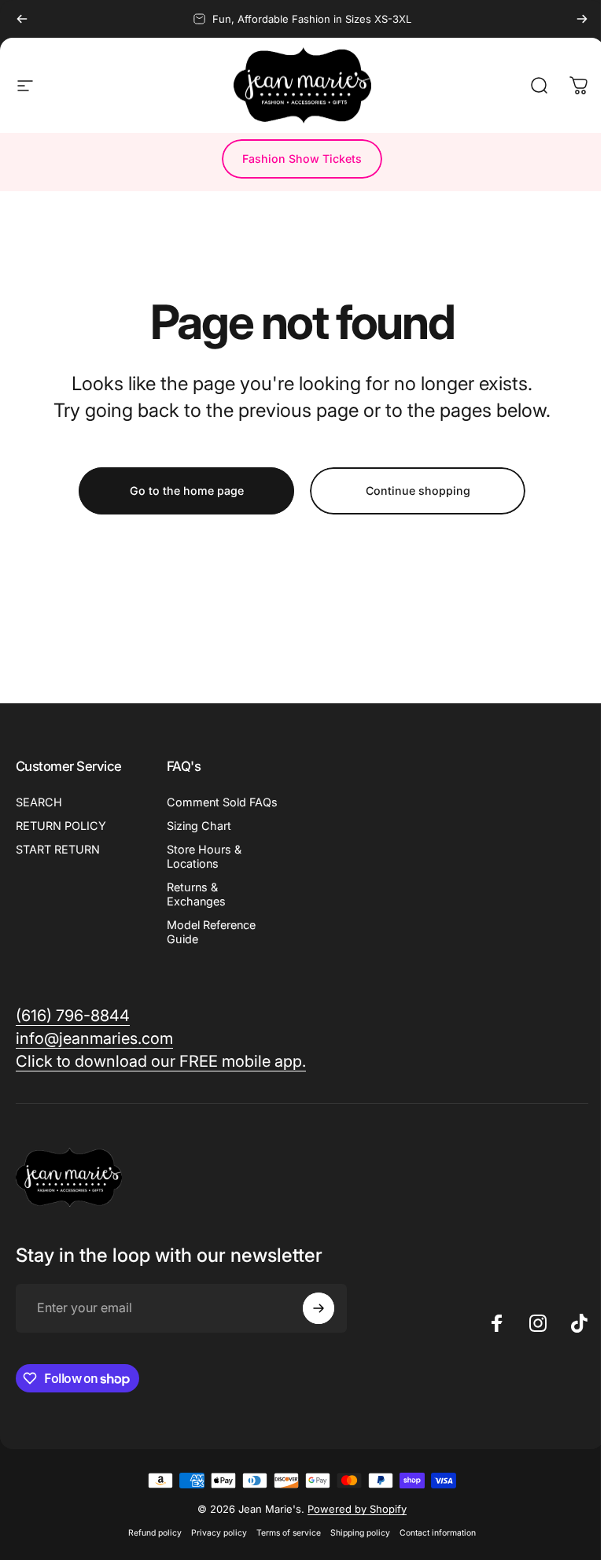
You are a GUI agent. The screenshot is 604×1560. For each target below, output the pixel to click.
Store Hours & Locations (204, 856)
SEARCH (39, 802)
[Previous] (22, 19)
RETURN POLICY (61, 825)
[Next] (582, 19)
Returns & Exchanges (196, 894)
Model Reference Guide (211, 932)
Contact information (438, 1533)
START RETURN (58, 849)
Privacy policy (219, 1533)
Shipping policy (360, 1533)
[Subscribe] (318, 1308)
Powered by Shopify (357, 1509)
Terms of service (288, 1533)
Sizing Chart (199, 825)
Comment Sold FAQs (222, 802)
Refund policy (155, 1533)
